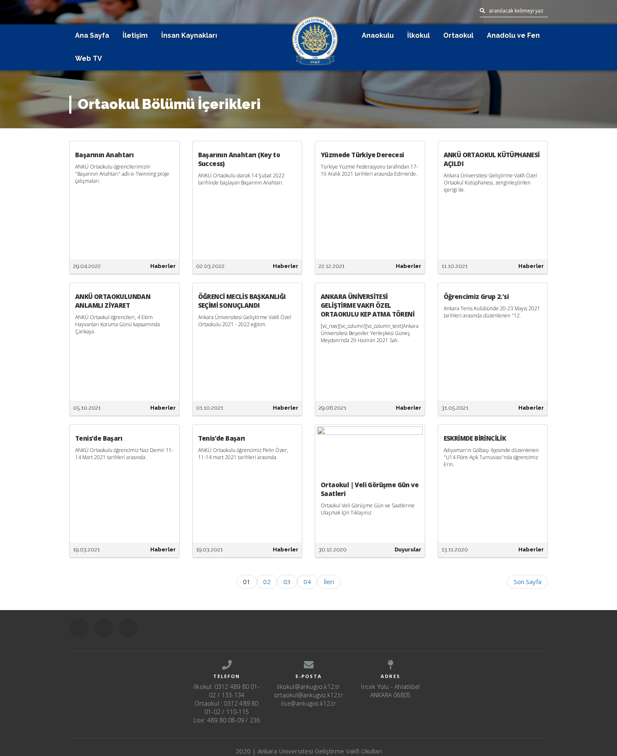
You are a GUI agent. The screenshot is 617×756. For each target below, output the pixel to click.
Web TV (88, 58)
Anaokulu (378, 35)
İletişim (135, 35)
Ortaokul (458, 35)
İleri (329, 581)
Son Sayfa (527, 581)
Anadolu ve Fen (513, 35)
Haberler (163, 266)
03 (287, 581)
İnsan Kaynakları (189, 35)
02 (267, 581)
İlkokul (418, 35)
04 (307, 581)
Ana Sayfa (92, 35)
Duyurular (408, 549)
